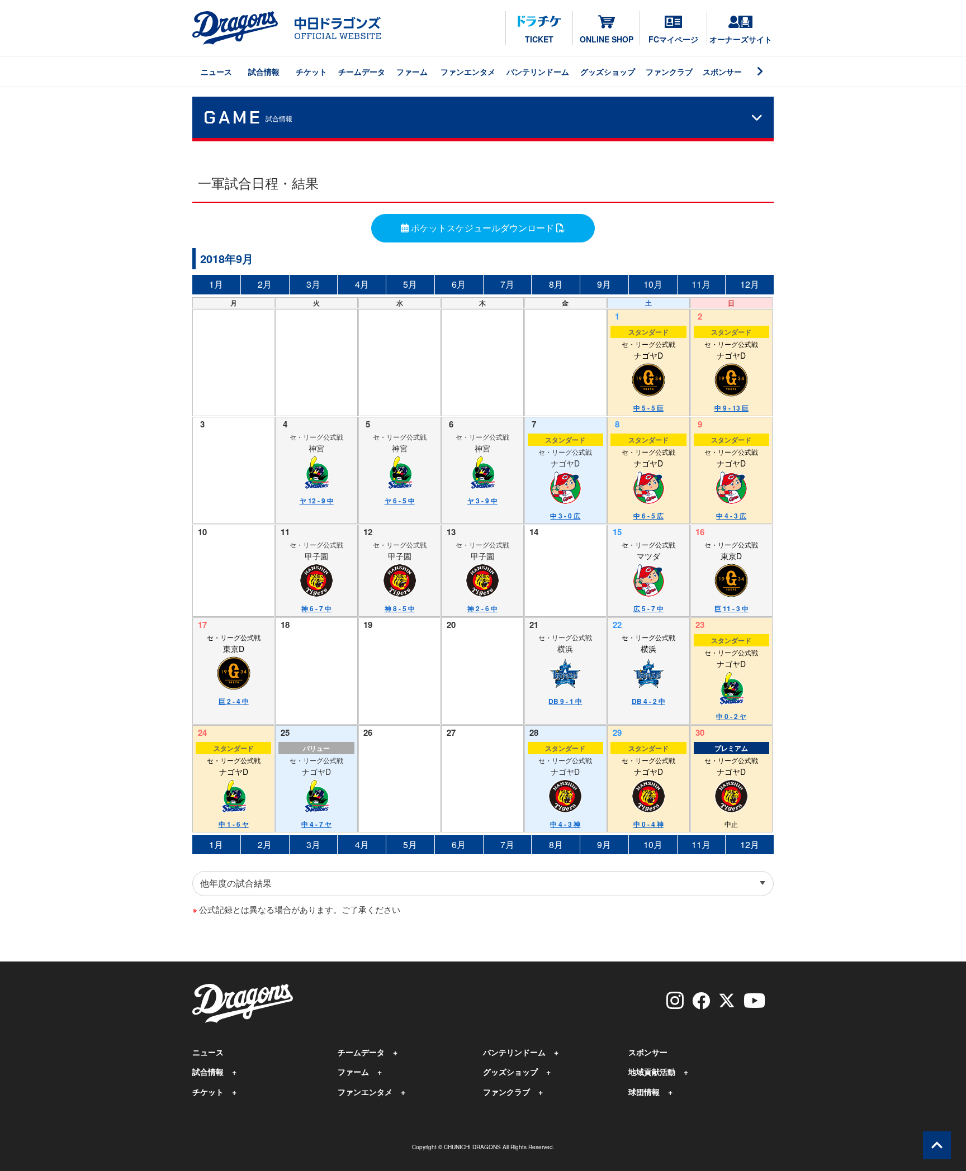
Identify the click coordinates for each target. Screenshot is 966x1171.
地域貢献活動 (651, 1071)
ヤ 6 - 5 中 (400, 501)
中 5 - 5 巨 (648, 408)
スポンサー (722, 71)
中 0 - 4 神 (648, 824)
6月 (459, 284)
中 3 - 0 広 (565, 516)
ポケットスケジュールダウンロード (482, 227)
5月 (410, 284)
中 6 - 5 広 (648, 516)
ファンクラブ (669, 71)
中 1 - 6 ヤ (234, 824)
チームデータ (361, 71)
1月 (216, 284)
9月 (604, 284)
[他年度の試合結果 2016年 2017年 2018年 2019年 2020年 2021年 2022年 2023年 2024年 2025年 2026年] (483, 883)
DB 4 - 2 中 (648, 701)
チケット (311, 71)
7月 (507, 284)
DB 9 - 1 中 (565, 701)
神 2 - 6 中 (482, 608)
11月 (701, 284)
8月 (556, 284)
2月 (265, 284)
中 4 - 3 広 (731, 516)
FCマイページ (673, 39)
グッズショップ (607, 71)
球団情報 (644, 1091)
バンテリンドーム (537, 71)
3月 (313, 284)
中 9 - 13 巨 (731, 408)
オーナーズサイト (740, 39)
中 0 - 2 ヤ (731, 716)
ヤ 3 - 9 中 (482, 501)
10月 (652, 284)
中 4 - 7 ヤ (316, 824)
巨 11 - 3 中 (731, 608)
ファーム (412, 71)
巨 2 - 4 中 (234, 701)
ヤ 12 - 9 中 (317, 501)
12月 (749, 284)
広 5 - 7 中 (648, 608)
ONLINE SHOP (606, 39)
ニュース (216, 71)
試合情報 (264, 71)
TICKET (539, 39)
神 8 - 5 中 (400, 608)
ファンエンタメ (468, 71)
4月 (362, 284)
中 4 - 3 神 (565, 824)
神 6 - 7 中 (316, 608)
